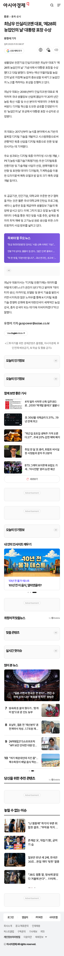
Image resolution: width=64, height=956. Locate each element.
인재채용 (36, 925)
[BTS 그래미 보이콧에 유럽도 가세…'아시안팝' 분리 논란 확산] (13, 472)
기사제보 (33, 931)
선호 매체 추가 (16, 50)
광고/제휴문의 (22, 925)
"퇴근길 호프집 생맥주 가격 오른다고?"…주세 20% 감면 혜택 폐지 (42, 435)
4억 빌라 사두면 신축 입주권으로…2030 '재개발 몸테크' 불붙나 (42, 403)
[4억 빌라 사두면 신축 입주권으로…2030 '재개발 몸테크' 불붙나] (13, 409)
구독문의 (21, 931)
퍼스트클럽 (9, 931)
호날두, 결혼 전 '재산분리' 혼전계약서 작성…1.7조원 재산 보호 (23, 728)
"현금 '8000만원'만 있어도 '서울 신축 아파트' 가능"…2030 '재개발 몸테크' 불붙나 (32, 244)
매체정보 (39, 937)
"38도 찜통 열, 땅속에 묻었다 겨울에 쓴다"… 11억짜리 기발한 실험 (43, 877)
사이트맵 (53, 917)
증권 (6, 16)
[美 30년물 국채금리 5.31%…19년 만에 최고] (13, 425)
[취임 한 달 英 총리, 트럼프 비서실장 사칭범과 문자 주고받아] (13, 457)
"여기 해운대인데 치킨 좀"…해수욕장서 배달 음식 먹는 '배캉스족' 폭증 (23, 761)
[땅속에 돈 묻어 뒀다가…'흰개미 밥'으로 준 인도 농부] (50, 716)
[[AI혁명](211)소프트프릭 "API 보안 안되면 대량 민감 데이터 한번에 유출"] (50, 749)
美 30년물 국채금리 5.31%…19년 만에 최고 (41, 419)
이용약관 (28, 937)
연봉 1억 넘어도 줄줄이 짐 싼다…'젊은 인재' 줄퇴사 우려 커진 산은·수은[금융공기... (32, 251)
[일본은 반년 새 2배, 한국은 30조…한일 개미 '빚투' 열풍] (14, 866)
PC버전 (39, 917)
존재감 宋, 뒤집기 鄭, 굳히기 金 (43, 842)
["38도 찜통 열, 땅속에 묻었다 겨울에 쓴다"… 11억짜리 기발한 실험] (14, 883)
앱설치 (25, 917)
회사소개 (8, 925)
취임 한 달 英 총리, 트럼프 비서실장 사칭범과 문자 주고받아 (42, 451)
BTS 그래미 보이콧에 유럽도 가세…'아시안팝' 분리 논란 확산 (41, 467)
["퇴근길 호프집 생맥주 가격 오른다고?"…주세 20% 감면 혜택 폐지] (13, 441)
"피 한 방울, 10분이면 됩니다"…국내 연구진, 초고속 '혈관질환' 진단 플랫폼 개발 (32, 258)
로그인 (11, 917)
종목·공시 (16, 16)
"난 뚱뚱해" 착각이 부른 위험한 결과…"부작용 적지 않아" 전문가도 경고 (43, 826)
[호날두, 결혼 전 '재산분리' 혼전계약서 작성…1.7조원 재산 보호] (50, 732)
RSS (42, 931)
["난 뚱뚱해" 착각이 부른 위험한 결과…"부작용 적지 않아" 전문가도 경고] (14, 831)
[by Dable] (54, 780)
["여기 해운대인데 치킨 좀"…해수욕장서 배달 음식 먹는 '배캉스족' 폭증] (50, 766)
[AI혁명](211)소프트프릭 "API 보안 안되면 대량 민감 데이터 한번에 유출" (23, 745)
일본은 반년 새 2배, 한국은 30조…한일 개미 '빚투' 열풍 (43, 859)
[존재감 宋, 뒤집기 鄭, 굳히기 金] (14, 848)
